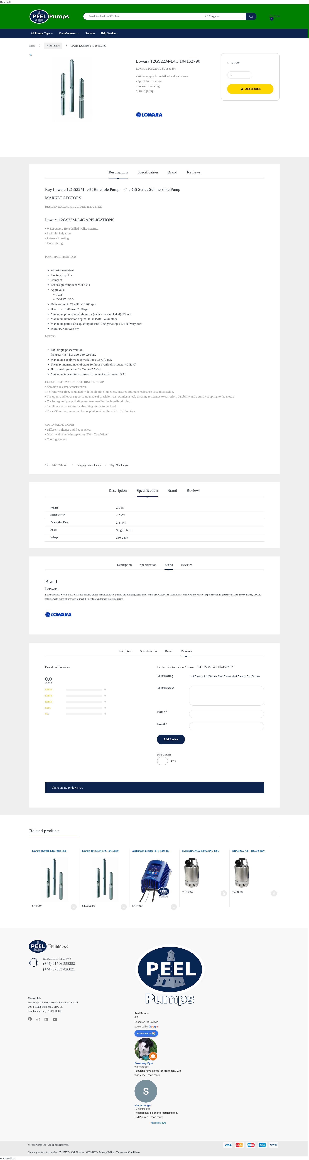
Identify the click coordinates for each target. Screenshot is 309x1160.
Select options (223, 893)
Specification (148, 172)
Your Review (165, 688)
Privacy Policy (106, 1152)
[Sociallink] (30, 1019)
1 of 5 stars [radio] (196, 676)
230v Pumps (122, 465)
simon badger (142, 1105)
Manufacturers (68, 33)
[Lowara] (149, 114)
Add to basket (253, 88)
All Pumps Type (40, 33)
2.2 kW (120, 515)
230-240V (122, 537)
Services (90, 33)
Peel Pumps (141, 1013)
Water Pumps (52, 45)
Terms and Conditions (128, 1152)
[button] (30, 55)
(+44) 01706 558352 (59, 963)
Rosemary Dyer (143, 1063)
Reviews (193, 172)
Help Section (108, 33)
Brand (172, 172)
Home (32, 45)
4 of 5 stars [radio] (239, 676)
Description (118, 172)
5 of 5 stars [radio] (253, 676)
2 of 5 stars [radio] (210, 676)
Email (162, 724)
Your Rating (165, 676)
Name (162, 711)
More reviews (158, 1122)
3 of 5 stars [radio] (225, 676)
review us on (144, 1033)
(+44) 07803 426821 (59, 969)
